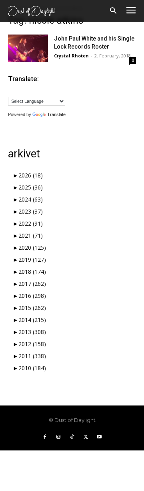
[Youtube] (99, 437)
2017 (32, 283)
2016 (32, 295)
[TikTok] (72, 437)
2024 (30, 199)
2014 (32, 320)
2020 (32, 247)
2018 (32, 271)
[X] (85, 437)
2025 (30, 187)
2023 (30, 211)
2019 (32, 259)
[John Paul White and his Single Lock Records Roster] (28, 48)
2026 (30, 175)
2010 (32, 368)
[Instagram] (58, 437)
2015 (32, 308)
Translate (56, 114)
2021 (30, 235)
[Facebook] (45, 437)
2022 (30, 223)
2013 (32, 332)
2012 (32, 344)
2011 (32, 356)
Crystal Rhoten (71, 56)
